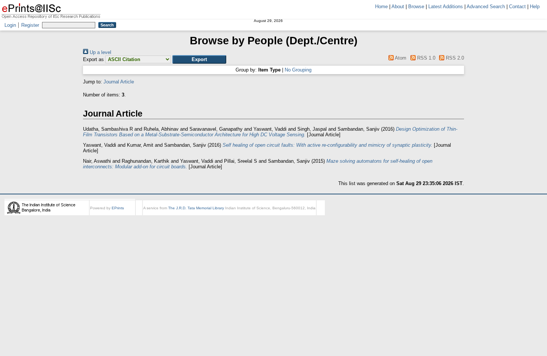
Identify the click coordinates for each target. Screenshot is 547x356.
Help (535, 6)
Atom (400, 58)
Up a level (99, 52)
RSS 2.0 (454, 58)
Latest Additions (445, 6)
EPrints (118, 208)
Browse (416, 6)
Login (10, 25)
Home (381, 6)
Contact (517, 6)
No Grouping (298, 70)
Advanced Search (486, 6)
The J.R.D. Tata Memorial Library (196, 208)
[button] (199, 59)
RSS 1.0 (425, 58)
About (397, 6)
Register (30, 25)
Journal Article (118, 82)
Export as (93, 59)
